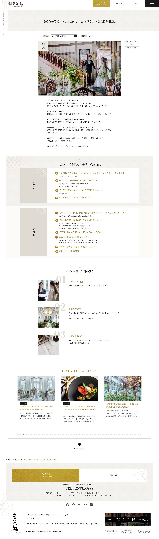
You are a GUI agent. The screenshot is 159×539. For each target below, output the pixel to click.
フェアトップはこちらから (79, 146)
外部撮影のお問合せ (78, 524)
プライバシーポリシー (44, 524)
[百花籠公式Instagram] (68, 504)
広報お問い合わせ (61, 524)
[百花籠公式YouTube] (86, 504)
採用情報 (94, 524)
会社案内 (29, 524)
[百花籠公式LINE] (91, 504)
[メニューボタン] (152, 3)
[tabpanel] (36, 399)
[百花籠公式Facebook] (74, 504)
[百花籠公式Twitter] (80, 504)
